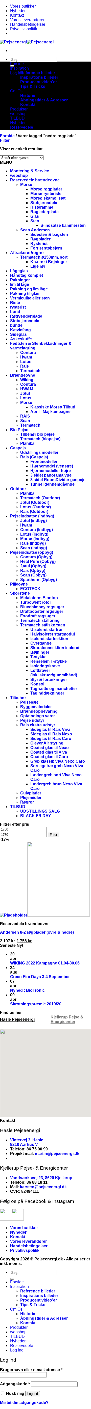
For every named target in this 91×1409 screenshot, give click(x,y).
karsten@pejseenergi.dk (43, 1187)
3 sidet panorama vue (51, 475)
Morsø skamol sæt (47, 198)
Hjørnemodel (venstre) (51, 466)
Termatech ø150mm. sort (43, 257)
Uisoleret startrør (46, 629)
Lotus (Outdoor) (35, 507)
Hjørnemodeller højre (50, 470)
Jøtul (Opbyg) (33, 566)
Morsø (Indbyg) (34, 539)
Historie (27, 95)
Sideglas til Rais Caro (50, 738)
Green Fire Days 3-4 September (40, 977)
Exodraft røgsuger (37, 616)
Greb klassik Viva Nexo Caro (57, 761)
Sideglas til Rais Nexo (51, 734)
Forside (17, 64)
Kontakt (17, 15)
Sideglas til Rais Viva (50, 729)
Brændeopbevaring (39, 711)
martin (41, 1153)
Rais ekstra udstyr (37, 725)
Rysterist (39, 243)
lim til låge (19, 284)
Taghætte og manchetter (53, 688)
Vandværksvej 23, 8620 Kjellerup (41, 1178)
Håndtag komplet (26, 275)
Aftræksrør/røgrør (27, 253)
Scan (25, 421)
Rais (24, 366)
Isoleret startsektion (49, 639)
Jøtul (25, 393)
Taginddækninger (47, 693)
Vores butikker (23, 6)
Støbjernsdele (43, 203)
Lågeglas (19, 271)
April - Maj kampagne (50, 411)
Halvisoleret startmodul (52, 634)
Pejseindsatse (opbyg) (31, 552)
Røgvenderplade (26, 316)
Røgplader (40, 239)
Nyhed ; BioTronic (27, 990)
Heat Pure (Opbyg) (38, 561)
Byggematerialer (36, 707)
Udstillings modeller (39, 452)
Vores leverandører (27, 20)
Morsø (26, 184)
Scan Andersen (35, 230)
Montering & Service (29, 171)
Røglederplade (44, 212)
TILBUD (17, 118)
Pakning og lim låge (29, 289)
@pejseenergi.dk (63, 1153)
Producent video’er (38, 82)
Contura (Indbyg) (36, 530)
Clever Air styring (46, 743)
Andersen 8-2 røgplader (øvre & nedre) (37, 932)
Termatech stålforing (40, 620)
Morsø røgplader (46, 189)
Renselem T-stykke (48, 661)
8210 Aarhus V (24, 1144)
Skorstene (20, 593)
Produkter (19, 109)
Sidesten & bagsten (49, 234)
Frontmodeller (43, 461)
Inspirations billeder (39, 77)
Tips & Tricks (32, 86)
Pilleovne (19, 584)
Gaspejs (18, 448)
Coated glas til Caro (49, 757)
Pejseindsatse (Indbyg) (32, 516)
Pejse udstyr (32, 720)
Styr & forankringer (48, 679)
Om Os (16, 91)
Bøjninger (39, 652)
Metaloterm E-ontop (39, 598)
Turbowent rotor (35, 602)
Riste (15, 302)
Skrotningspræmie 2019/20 (35, 1004)
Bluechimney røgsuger (42, 607)
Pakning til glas (24, 293)
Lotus (25, 362)
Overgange (41, 643)
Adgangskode (15, 1384)
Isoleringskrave (45, 666)
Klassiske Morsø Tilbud (52, 407)
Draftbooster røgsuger (41, 611)
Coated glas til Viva (48, 752)
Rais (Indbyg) (33, 543)
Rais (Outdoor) (34, 511)
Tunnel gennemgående (52, 484)
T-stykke (38, 657)
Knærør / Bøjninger (48, 262)
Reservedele (21, 127)
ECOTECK (30, 589)
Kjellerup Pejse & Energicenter (67, 1019)
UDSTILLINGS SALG (40, 811)
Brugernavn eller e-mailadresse (31, 1370)
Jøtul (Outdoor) (34, 502)
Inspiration (19, 68)
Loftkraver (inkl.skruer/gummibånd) (53, 672)
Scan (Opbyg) (33, 575)
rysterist (18, 307)
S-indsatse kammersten (63, 225)
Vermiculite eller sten (30, 298)
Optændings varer (37, 716)
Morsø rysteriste (45, 193)
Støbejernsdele (24, 321)
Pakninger (20, 280)
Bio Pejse (19, 430)
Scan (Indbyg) (33, 548)
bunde (16, 325)
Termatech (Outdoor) (40, 498)
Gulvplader (30, 793)
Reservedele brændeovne (35, 180)
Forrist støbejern (46, 248)
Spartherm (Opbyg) (38, 579)
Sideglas (18, 334)
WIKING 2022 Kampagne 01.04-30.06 (45, 963)
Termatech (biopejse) (40, 439)
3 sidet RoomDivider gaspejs (57, 480)
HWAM (26, 389)
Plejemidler (30, 797)
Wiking (26, 380)
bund (15, 312)
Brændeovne (22, 375)
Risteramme (41, 207)
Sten (34, 221)
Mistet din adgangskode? (24, 1402)
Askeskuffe (21, 339)
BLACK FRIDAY (35, 816)
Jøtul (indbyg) (33, 520)
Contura (28, 352)
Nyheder (18, 11)
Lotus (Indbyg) (34, 534)
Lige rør (37, 266)
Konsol (37, 684)
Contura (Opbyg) (36, 557)
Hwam (26, 357)
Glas (34, 216)
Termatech (30, 371)
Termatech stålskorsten (42, 625)
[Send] (12, 1279)
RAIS (25, 416)
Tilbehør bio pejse (37, 434)
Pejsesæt (29, 702)
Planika (27, 443)
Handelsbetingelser (27, 24)
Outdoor (18, 489)
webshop (18, 114)
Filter (53, 835)
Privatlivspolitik (23, 29)
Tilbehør (18, 698)
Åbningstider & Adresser (44, 100)
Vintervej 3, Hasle (26, 1140)
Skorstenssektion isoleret (54, 648)
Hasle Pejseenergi (17, 1019)
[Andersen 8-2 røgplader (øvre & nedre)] (45, 915)
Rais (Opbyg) (32, 570)
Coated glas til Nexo (49, 747)
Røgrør (27, 802)
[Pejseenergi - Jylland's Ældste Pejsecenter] (27, 42)
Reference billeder (37, 73)
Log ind (32, 1394)
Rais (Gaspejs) (34, 457)
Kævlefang (20, 330)
